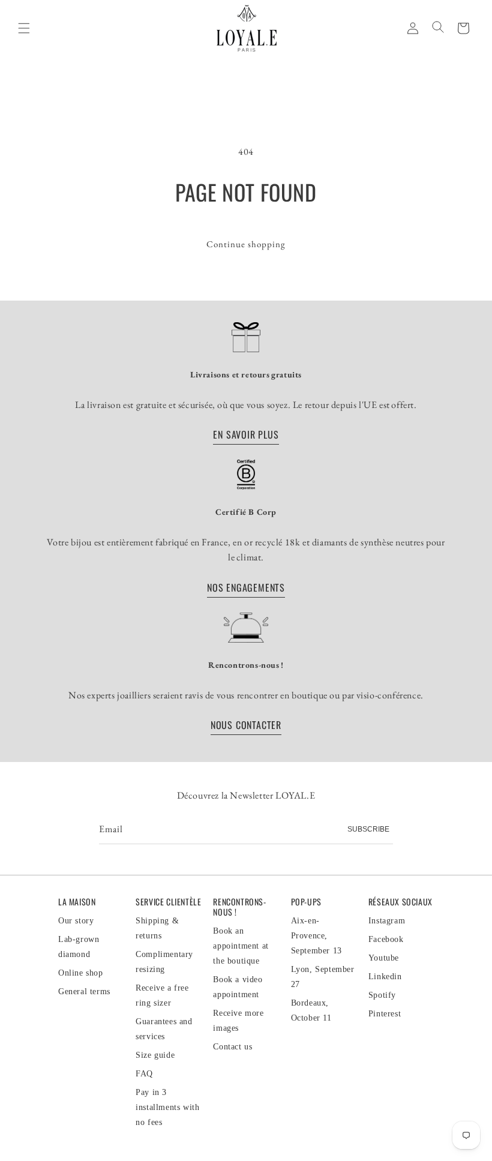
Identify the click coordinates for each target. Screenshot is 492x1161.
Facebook (386, 939)
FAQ (144, 1073)
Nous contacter (246, 725)
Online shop (80, 972)
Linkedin (385, 976)
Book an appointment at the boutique (240, 945)
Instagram (386, 920)
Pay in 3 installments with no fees (167, 1107)
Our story (76, 920)
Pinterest (384, 1013)
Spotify (382, 995)
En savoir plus (245, 434)
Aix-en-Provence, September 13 (316, 935)
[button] (463, 27)
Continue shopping (246, 244)
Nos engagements (246, 587)
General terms (84, 991)
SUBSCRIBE (368, 829)
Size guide (155, 1055)
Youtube (383, 957)
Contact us (232, 1046)
